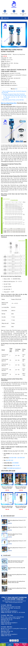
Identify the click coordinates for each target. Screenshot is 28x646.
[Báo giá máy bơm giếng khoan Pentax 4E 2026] (4, 588)
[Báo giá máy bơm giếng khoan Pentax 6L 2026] (4, 575)
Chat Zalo (3, 645)
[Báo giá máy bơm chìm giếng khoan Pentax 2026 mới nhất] (4, 581)
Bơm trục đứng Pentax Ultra (9, 103)
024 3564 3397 (17, 78)
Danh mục (6, 18)
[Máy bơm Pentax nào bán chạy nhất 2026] (4, 568)
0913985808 (15, 463)
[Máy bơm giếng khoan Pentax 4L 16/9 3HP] (21, 498)
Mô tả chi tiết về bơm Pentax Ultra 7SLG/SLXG (14, 95)
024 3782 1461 (6, 80)
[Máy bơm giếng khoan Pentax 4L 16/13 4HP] (7, 498)
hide (16, 88)
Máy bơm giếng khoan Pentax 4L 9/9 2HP (7, 487)
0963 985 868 (17, 644)
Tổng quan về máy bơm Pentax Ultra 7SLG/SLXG (13, 94)
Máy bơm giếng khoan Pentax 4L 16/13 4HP (7, 507)
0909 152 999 (13, 83)
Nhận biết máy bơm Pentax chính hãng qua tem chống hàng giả (16, 561)
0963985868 (12, 81)
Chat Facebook (10, 645)
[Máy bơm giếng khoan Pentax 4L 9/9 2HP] (7, 479)
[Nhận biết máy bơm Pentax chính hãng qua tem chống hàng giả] (4, 561)
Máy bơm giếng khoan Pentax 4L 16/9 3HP (20, 507)
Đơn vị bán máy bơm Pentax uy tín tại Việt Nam (13, 99)
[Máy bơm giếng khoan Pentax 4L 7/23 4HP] (21, 479)
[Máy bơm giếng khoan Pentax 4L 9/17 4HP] (4, 549)
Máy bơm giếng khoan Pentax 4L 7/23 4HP (20, 487)
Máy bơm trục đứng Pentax (19, 54)
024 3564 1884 (9, 78)
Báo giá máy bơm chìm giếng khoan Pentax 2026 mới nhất (16, 582)
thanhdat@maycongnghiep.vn (10, 85)
